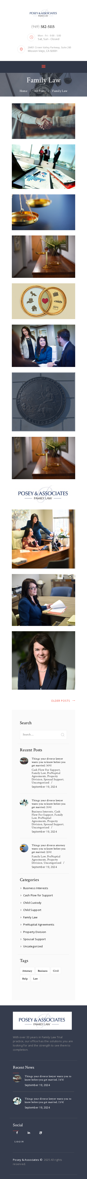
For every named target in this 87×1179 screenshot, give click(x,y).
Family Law (39, 773)
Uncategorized (40, 783)
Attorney (27, 971)
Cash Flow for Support (46, 770)
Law (35, 979)
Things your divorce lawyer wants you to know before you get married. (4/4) (48, 762)
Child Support (32, 910)
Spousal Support (54, 779)
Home (23, 91)
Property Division (34, 932)
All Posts (39, 91)
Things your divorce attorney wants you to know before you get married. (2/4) (48, 849)
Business (43, 971)
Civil (56, 971)
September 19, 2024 (44, 787)
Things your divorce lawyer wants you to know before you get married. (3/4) (48, 804)
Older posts (60, 701)
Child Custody (32, 903)
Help (25, 979)
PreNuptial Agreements (46, 774)
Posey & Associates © (28, 1160)
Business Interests (42, 812)
